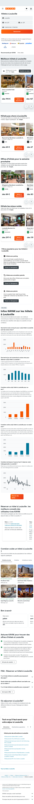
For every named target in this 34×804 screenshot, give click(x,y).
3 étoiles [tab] (16, 560)
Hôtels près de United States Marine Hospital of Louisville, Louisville (15, 755)
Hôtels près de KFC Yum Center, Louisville (14, 758)
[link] (11, 267)
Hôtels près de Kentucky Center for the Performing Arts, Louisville (16, 741)
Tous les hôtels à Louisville (8, 768)
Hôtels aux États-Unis (6, 776)
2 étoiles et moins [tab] (27, 560)
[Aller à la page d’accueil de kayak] (10, 9)
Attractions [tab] (6, 727)
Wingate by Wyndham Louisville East (13, 185)
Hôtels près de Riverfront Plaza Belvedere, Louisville (16, 752)
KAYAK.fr (6, 775)
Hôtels (11, 775)
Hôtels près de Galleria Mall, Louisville (13, 736)
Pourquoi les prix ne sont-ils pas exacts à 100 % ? (15, 799)
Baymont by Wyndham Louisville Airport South (13, 138)
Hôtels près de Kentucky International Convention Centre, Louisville (16, 745)
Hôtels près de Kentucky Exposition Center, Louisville (14, 749)
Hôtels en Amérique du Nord (21, 775)
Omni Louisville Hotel (8, 89)
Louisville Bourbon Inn (8, 228)
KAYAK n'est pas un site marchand (11, 793)
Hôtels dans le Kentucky (17, 776)
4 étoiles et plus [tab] (6, 560)
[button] (2, 8)
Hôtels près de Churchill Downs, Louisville (14, 738)
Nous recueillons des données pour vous (13, 796)
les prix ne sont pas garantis (8, 788)
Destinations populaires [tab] (18, 727)
